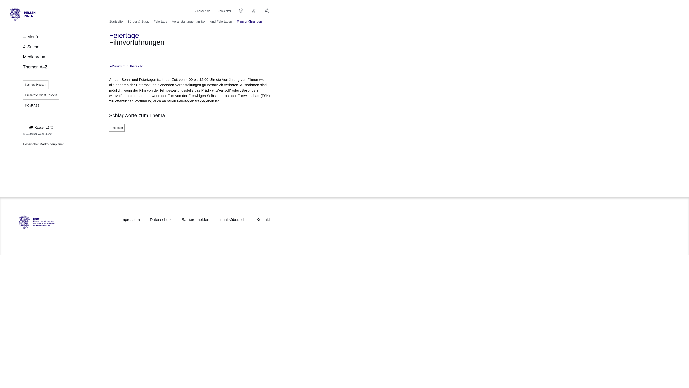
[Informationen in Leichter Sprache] (241, 11)
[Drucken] (140, 52)
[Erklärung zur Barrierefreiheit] (267, 11)
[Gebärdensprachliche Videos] (254, 11)
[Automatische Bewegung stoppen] (25, 127)
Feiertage (117, 127)
